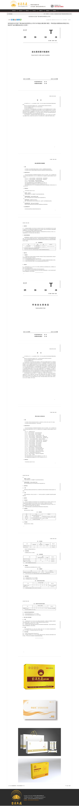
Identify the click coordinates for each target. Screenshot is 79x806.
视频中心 (41, 10)
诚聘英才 (47, 10)
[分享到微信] (20, 19)
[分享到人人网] (19, 19)
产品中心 (34, 10)
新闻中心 (27, 10)
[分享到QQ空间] (13, 19)
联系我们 (54, 10)
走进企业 (20, 10)
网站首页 (14, 10)
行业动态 (52, 13)
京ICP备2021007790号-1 (28, 797)
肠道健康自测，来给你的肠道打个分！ (18, 785)
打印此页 (64, 19)
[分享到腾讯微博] (17, 19)
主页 (44, 13)
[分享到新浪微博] (15, 19)
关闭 (69, 19)
